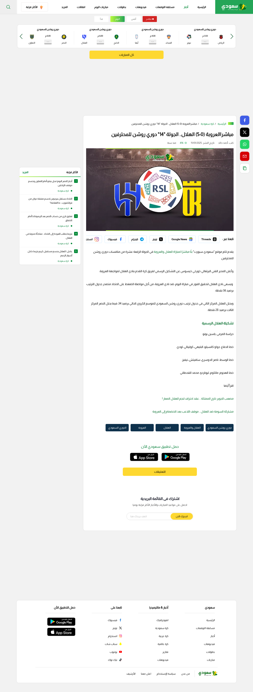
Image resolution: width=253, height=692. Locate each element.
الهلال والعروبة (192, 427)
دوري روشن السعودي (219, 427)
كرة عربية (163, 636)
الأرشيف (130, 673)
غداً (101, 19)
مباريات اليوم (101, 7)
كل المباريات (126, 54)
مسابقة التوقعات (205, 628)
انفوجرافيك (162, 620)
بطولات (121, 7)
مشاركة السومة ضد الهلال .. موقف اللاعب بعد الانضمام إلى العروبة (193, 411)
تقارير (165, 651)
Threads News (211, 238)
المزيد (25, 172)
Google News (187, 238)
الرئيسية (201, 7)
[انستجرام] (91, 239)
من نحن (185, 673)
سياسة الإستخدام (166, 673)
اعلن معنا (146, 673)
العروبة (142, 427)
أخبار (186, 7)
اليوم (117, 19)
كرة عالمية (163, 643)
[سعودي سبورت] (234, 7)
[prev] (232, 36)
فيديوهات (140, 7)
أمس (133, 19)
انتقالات (81, 7)
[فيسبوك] (115, 239)
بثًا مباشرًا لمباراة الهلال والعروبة (172, 251)
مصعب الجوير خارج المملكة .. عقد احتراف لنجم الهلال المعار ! (198, 398)
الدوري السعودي (117, 427)
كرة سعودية (207, 123)
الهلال (167, 427)
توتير (163, 238)
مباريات (211, 659)
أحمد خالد (223, 142)
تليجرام (143, 238)
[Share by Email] (244, 156)
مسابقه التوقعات (165, 7)
